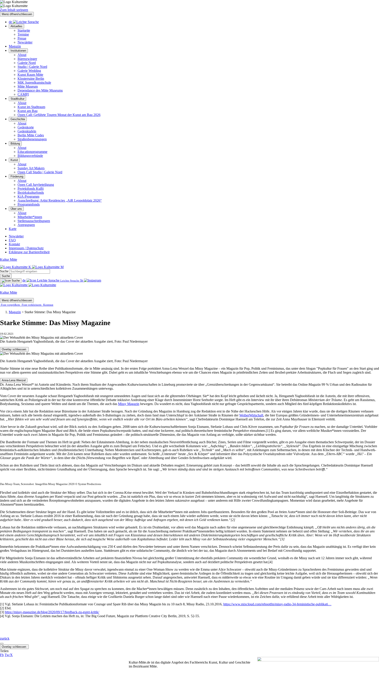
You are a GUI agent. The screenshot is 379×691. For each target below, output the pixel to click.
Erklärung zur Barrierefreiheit (29, 252)
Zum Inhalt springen (14, 10)
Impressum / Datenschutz (26, 248)
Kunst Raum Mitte (30, 74)
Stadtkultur (17, 98)
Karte (12, 229)
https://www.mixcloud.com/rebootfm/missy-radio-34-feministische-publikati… (277, 604)
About (22, 55)
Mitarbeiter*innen (30, 217)
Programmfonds (29, 204)
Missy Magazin (128, 404)
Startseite (24, 30)
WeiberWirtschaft (251, 415)
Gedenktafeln (27, 131)
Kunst (14, 160)
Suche (4, 271)
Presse (22, 38)
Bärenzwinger (27, 59)
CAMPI (23, 94)
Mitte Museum (28, 86)
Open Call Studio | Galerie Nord (40, 172)
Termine (23, 34)
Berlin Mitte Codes (31, 135)
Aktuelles (16, 26)
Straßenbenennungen (32, 139)
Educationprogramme (32, 152)
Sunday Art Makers (31, 168)
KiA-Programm (28, 196)
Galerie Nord (27, 63)
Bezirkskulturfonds (31, 192)
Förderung (17, 176)
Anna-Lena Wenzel (14, 380)
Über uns (16, 208)
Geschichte (18, 119)
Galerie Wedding (29, 70)
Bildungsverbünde (30, 155)
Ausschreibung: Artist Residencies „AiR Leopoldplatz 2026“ (60, 200)
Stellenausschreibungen (34, 221)
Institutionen (18, 50)
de (11, 22)
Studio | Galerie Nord (32, 67)
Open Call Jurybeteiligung (36, 184)
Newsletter (25, 42)
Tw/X (9, 655)
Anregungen (26, 225)
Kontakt (14, 244)
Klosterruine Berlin (31, 78)
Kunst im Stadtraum (31, 107)
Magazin (15, 46)
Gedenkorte (26, 127)
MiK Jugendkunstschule (34, 82)
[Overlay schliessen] (2, 643)
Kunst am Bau (28, 111)
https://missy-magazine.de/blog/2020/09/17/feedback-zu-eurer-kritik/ (52, 612)
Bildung (15, 143)
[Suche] (10, 280)
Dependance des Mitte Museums (40, 90)
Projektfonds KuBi (31, 188)
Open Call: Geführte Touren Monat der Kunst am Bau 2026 (59, 115)
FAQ (12, 240)
